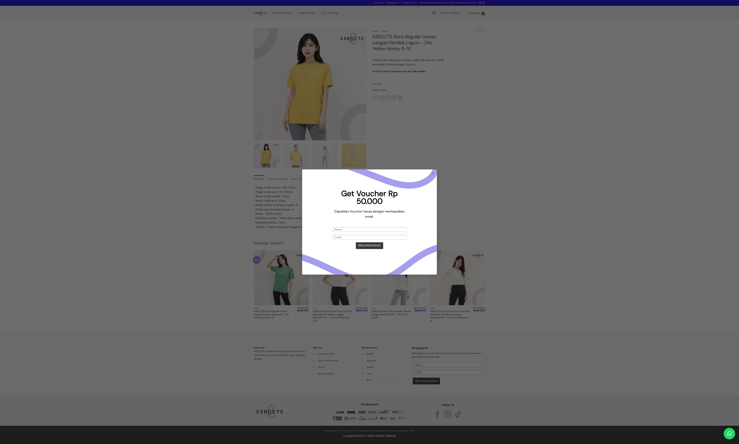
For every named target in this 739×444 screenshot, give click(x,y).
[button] (729, 433)
